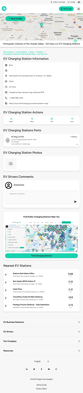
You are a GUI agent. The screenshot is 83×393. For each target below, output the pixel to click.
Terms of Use (42, 385)
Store (72, 2)
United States (21, 52)
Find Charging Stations (41, 256)
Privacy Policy (41, 388)
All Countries (8, 52)
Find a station (59, 2)
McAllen (40, 52)
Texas (32, 52)
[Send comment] (75, 202)
